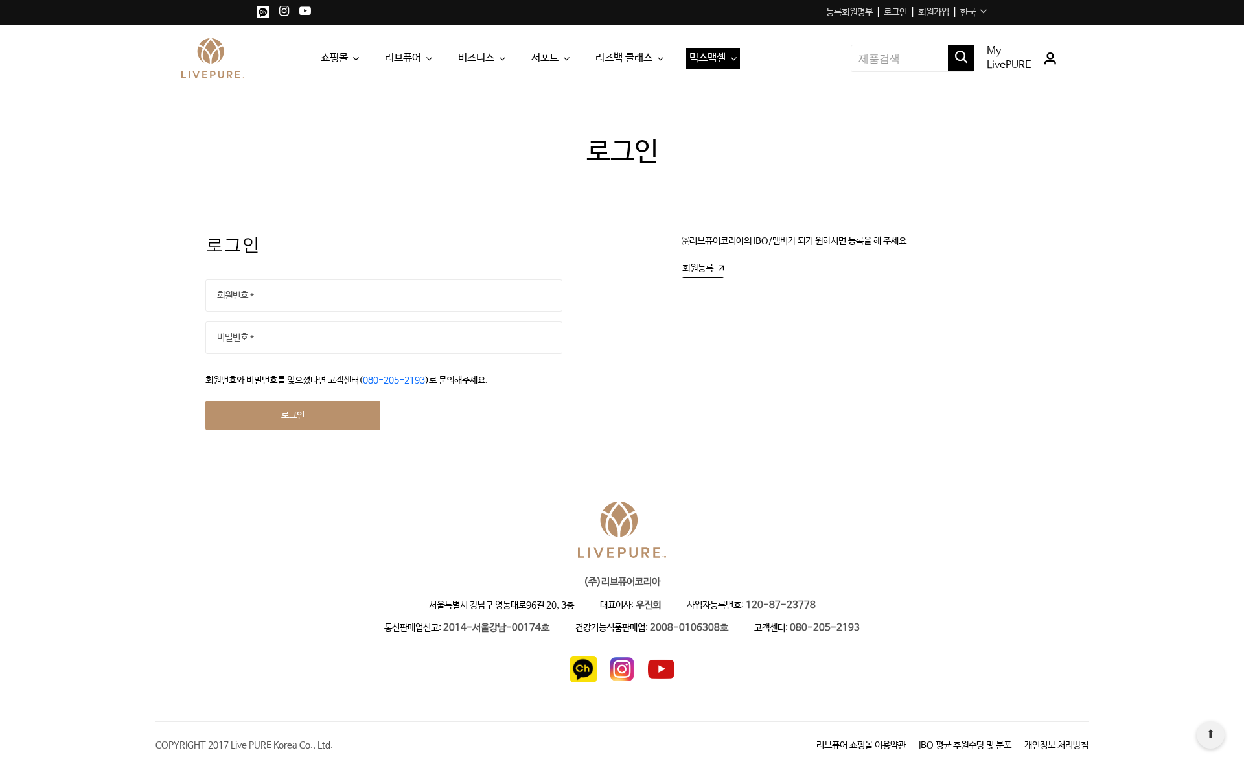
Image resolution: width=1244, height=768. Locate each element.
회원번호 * (235, 295)
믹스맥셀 (707, 58)
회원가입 (933, 12)
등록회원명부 (849, 12)
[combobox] (973, 12)
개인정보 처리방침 (1056, 745)
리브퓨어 (403, 58)
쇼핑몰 (334, 58)
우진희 (648, 606)
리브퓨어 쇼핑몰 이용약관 (861, 745)
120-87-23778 (781, 606)
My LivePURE (1009, 58)
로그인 (895, 12)
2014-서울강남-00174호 (496, 628)
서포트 (545, 58)
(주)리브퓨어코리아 (622, 582)
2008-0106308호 (689, 628)
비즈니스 (476, 58)
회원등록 (697, 268)
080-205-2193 (394, 380)
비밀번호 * (235, 337)
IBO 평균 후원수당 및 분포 (965, 745)
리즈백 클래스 (623, 58)
